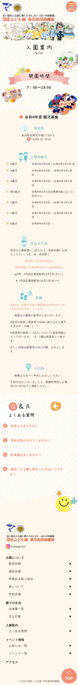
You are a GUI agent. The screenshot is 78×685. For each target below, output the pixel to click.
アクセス (12, 662)
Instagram (17, 546)
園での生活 (13, 602)
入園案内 (12, 625)
